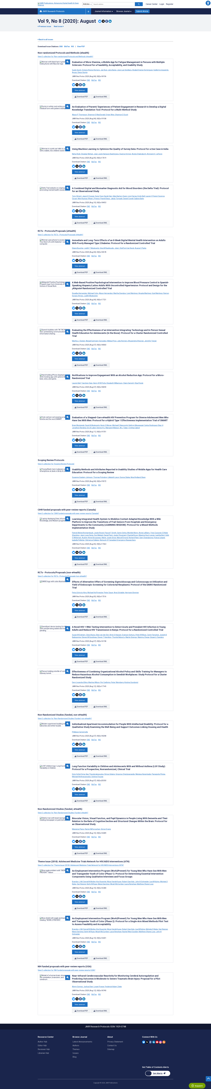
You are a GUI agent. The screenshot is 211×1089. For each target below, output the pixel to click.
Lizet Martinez (132, 293)
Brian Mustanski (78, 425)
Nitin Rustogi (82, 199)
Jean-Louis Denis (87, 535)
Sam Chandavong (146, 538)
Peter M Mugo (141, 635)
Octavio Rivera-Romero (91, 70)
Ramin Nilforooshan (92, 829)
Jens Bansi (112, 70)
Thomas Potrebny (100, 477)
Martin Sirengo (131, 637)
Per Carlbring (105, 682)
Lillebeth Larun (113, 477)
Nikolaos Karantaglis (143, 774)
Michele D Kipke (152, 929)
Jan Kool (104, 70)
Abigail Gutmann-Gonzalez (96, 341)
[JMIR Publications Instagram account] (160, 1042)
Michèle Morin (132, 533)
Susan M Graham (79, 635)
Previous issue (45, 26)
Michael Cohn (93, 293)
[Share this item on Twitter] (103, 21)
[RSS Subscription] (163, 1042)
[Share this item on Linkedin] (110, 21)
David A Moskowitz (92, 425)
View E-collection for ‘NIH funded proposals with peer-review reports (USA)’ (66, 970)
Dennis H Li (100, 428)
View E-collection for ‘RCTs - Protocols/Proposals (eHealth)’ (60, 235)
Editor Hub (42, 1045)
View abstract (80, 90)
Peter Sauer (108, 593)
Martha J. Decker (78, 341)
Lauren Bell (76, 383)
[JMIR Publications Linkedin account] (153, 1042)
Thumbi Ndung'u (118, 637)
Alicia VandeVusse (114, 882)
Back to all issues (46, 40)
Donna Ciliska (124, 477)
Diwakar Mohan (87, 154)
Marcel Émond (122, 538)
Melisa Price (112, 341)
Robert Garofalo (128, 882)
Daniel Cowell (128, 199)
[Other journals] (88, 11)
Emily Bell (141, 196)
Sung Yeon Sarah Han (103, 196)
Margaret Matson (112, 428)
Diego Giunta (82, 72)
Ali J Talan (123, 428)
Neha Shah (76, 154)
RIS (72, 46)
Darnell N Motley (89, 882)
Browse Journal (123, 11)
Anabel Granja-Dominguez (142, 70)
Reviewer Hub (44, 1049)
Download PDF (82, 97)
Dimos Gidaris (109, 774)
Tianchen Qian (87, 383)
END (61, 46)
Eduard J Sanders (157, 637)
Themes (76, 1049)
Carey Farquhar (153, 635)
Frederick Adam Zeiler (113, 987)
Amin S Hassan (115, 635)
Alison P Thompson (79, 115)
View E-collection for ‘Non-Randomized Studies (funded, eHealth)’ (63, 813)
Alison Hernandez (106, 293)
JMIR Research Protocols (53, 11)
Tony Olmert (77, 196)
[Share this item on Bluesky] (99, 21)
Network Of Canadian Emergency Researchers (118, 540)
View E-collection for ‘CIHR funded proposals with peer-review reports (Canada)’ (68, 513)
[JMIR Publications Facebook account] (150, 1042)
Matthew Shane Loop (145, 884)
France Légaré (159, 538)
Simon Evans (105, 829)
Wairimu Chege (143, 637)
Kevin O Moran (106, 425)
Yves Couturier (156, 533)
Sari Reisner (81, 884)
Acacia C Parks (140, 248)
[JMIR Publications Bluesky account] (143, 1042)
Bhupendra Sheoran (136, 341)
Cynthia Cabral (134, 428)
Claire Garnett (128, 383)
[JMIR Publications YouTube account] (157, 1042)
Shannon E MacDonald (96, 115)
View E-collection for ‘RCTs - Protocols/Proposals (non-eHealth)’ (62, 576)
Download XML (101, 97)
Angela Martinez (145, 293)
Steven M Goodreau (89, 637)
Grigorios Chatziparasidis (125, 774)
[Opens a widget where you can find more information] (197, 1086)
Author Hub (42, 1042)
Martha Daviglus (119, 293)
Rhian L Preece (94, 199)
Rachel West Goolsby (130, 932)
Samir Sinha (122, 533)
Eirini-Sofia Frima (78, 774)
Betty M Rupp (92, 884)
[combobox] (113, 4)
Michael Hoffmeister (95, 593)
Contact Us (112, 1045)
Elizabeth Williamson (114, 383)
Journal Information (103, 11)
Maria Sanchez (104, 884)
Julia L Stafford (120, 248)
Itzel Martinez (157, 293)
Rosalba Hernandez (80, 293)
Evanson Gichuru (128, 635)
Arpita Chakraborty (139, 154)
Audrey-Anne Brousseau (91, 538)
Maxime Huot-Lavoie (146, 535)
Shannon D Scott (121, 115)
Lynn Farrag (132, 196)
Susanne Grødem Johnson (82, 477)
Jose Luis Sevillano (124, 70)
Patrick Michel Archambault (83, 533)
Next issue (58, 26)
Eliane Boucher (78, 248)
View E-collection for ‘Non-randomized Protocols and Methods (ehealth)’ (65, 57)
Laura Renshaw (130, 884)
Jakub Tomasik (116, 199)
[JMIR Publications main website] (58, 4)
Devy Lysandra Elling (80, 682)
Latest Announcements (82, 1042)
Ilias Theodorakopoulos (94, 774)
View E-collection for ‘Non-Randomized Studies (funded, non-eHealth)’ (65, 718)
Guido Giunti (77, 70)
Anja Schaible (119, 593)
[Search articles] (139, 4)
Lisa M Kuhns (154, 882)
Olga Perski (138, 383)
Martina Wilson (94, 682)
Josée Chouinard (120, 535)
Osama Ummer (125, 154)
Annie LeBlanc (144, 533)
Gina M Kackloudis (107, 248)
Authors (76, 1045)
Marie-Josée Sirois (108, 538)
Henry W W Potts (99, 383)
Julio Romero (122, 341)
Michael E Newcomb (120, 425)
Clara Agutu (91, 635)
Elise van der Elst (102, 635)
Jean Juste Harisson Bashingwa (106, 154)
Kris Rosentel (101, 882)
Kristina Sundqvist (131, 682)
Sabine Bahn (139, 199)
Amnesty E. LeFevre (154, 154)
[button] (208, 3)
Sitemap (110, 1049)
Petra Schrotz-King (79, 593)
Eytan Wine (110, 115)
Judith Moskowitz (91, 296)
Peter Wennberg (117, 682)
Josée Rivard (99, 533)
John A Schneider (142, 882)
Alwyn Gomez (77, 987)
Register (169, 4)
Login (161, 4)
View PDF (81, 46)
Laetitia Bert (160, 535)
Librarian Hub (43, 1053)
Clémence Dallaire (92, 540)
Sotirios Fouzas (97, 777)
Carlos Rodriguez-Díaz (153, 425)
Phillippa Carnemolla (80, 732)
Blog (74, 1057)
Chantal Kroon (132, 535)
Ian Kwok (130, 248)
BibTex (67, 46)
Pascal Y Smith (110, 533)
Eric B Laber (91, 428)
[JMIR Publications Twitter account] (147, 1042)
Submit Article (142, 11)
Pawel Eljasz (105, 199)
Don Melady (98, 535)
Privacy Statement (115, 1042)
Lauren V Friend (151, 196)
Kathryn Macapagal (136, 425)
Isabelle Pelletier (78, 540)
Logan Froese (99, 987)
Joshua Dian (88, 987)
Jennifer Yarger (150, 341)
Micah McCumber (117, 884)
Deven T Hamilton (104, 637)
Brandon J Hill (77, 882)
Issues (76, 1053)
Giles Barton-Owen (119, 196)
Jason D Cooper (88, 196)
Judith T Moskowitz (92, 248)
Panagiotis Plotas (158, 774)
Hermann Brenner (132, 593)
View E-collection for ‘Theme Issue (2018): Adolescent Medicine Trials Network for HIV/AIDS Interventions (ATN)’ (81, 865)
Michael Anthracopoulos (81, 777)
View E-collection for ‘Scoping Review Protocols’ (56, 464)
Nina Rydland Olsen (138, 477)
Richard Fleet (133, 538)
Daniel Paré (108, 535)
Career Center (152, 4)
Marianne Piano (78, 829)
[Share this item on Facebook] (106, 21)
